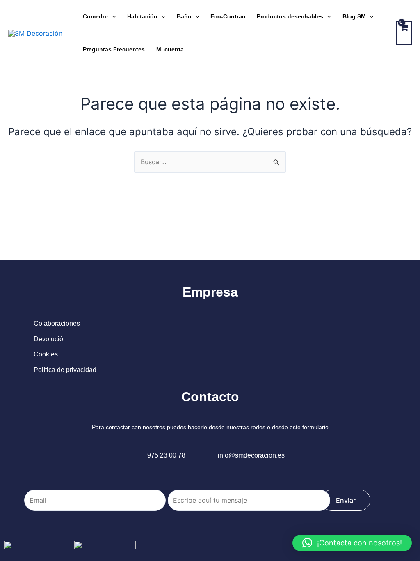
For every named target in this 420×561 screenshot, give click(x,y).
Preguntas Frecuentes (114, 49)
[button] (352, 543)
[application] (112, 16)
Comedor (95, 16)
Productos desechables (290, 16)
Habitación (142, 16)
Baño (184, 16)
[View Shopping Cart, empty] (404, 33)
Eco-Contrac (227, 16)
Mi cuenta (170, 49)
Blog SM (354, 16)
